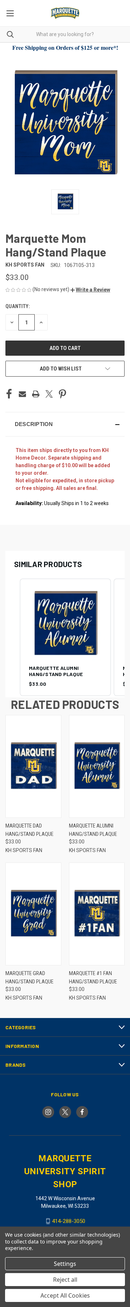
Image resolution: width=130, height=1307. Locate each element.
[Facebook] (9, 394)
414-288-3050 (68, 1221)
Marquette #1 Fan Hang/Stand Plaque (93, 977)
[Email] (22, 394)
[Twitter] (49, 394)
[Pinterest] (62, 394)
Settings (65, 1264)
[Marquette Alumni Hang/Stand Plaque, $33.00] (97, 766)
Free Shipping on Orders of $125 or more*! (65, 47)
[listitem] (65, 637)
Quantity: (17, 306)
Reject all (65, 1280)
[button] (90, 290)
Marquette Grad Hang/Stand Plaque (29, 977)
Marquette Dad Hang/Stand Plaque (29, 830)
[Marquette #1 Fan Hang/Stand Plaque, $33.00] (97, 914)
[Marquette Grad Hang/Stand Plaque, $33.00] (33, 914)
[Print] (35, 394)
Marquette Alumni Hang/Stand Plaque (93, 830)
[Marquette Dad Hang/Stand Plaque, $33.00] (33, 766)
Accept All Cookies (65, 1295)
